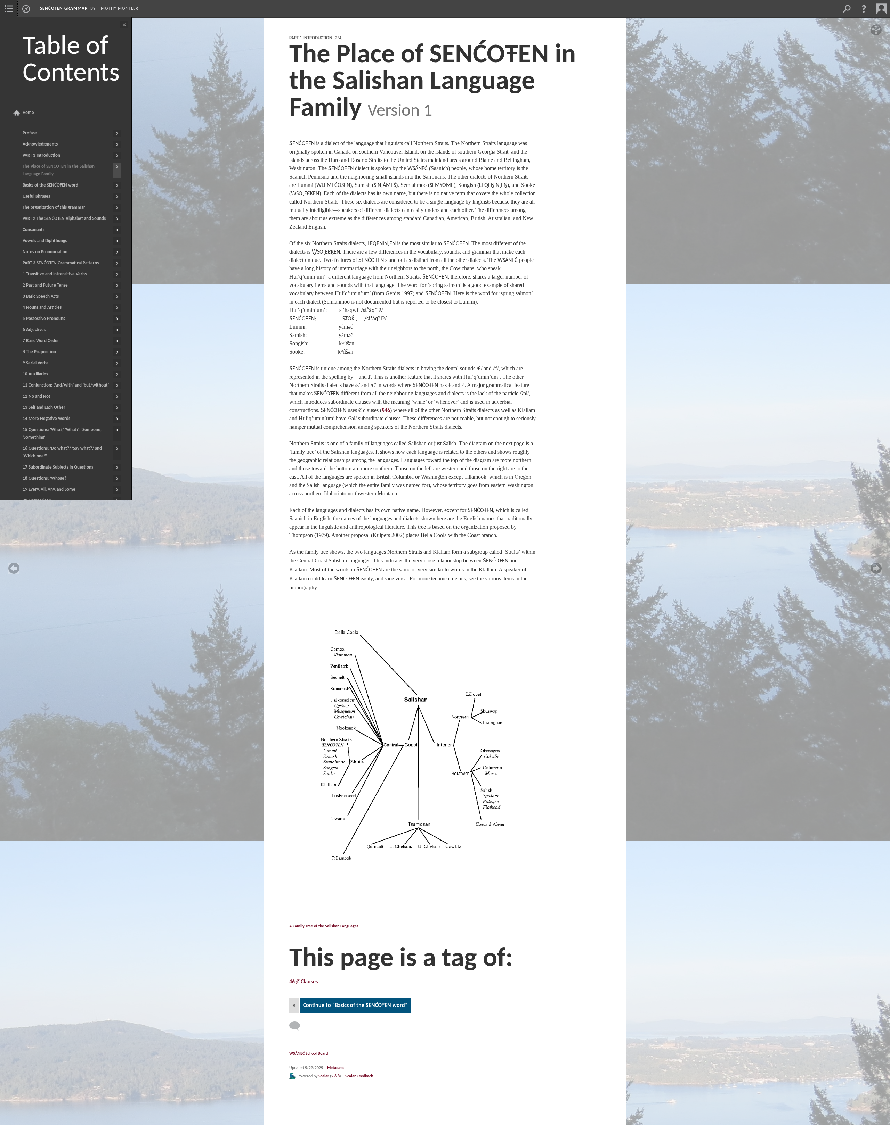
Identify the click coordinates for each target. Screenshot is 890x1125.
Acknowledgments (40, 144)
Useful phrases (36, 196)
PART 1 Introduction (41, 155)
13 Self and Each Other (44, 407)
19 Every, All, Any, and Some (49, 489)
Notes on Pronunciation (45, 252)
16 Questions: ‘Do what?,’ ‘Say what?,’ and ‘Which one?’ (62, 452)
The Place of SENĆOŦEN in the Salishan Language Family (59, 170)
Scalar (323, 1076)
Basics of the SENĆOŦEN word (50, 185)
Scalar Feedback (359, 1076)
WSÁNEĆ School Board (308, 1054)
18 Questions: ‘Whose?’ (45, 478)
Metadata (335, 1068)
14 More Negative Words (46, 418)
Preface (30, 133)
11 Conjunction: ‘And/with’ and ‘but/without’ (66, 385)
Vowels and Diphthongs (45, 241)
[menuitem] (8, 8)
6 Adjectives (34, 330)
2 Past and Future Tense (45, 285)
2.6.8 (335, 1076)
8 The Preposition (39, 352)
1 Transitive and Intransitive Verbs (55, 274)
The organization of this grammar (54, 207)
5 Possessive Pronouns (44, 318)
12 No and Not (36, 396)
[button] (864, 8)
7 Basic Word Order (41, 341)
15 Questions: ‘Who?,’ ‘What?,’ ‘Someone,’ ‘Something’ (62, 434)
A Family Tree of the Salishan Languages (323, 926)
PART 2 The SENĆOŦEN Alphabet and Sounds (64, 218)
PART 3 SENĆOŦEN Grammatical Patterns (61, 263)
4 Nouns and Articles (42, 307)
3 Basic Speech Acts (41, 296)
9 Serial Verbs (35, 363)
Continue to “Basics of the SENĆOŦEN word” (355, 1005)
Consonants (33, 230)
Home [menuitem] (28, 112)
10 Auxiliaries (35, 374)
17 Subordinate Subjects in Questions (58, 467)
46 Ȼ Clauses (303, 982)
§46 (386, 410)
